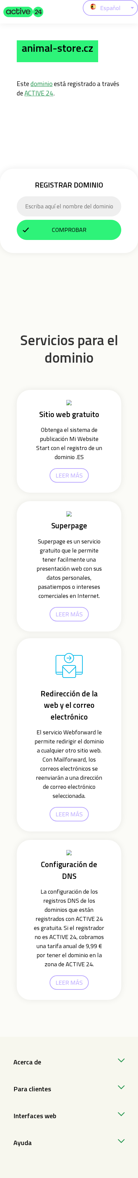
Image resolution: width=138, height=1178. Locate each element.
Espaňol (110, 7)
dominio (41, 83)
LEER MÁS (69, 475)
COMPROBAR (69, 229)
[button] (23, 11)
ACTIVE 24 (38, 93)
